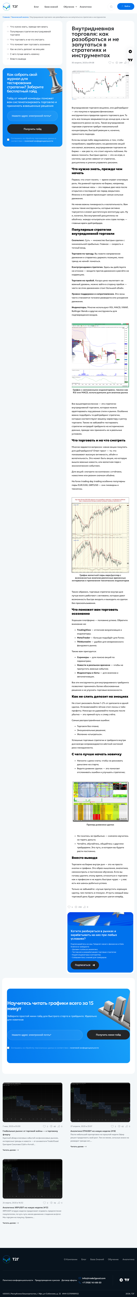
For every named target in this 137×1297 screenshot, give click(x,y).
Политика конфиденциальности (18, 1280)
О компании (70, 1259)
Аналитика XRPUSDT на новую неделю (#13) (25, 1207)
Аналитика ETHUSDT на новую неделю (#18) (93, 1131)
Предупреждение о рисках (47, 1280)
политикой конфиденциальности (38, 141)
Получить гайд (32, 129)
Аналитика (86, 6)
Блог (36, 6)
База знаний (51, 6)
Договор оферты (69, 1280)
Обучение (69, 6)
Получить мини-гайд (108, 1034)
